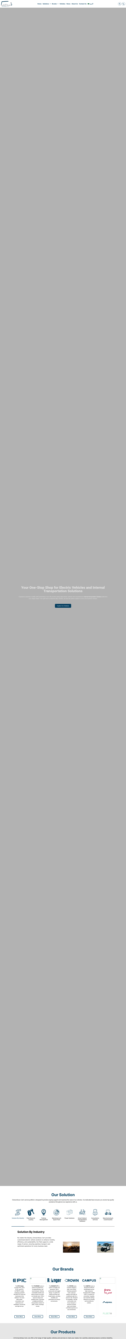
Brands (54, 4)
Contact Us (82, 4)
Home (39, 4)
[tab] (17, 1216)
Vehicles (62, 4)
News (68, 4)
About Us (75, 4)
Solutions (46, 4)
